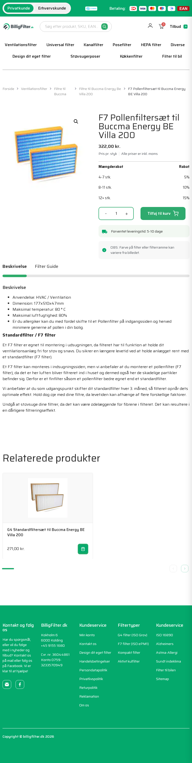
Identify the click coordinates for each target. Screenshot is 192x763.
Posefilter (122, 45)
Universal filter (60, 45)
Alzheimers (165, 643)
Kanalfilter (93, 45)
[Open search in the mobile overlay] (76, 26)
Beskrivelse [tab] (14, 267)
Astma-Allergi (167, 652)
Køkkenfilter (131, 56)
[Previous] (173, 568)
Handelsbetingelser (94, 661)
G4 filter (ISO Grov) (132, 634)
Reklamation (89, 696)
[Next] (185, 568)
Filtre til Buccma (60, 91)
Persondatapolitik (93, 670)
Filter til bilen (166, 670)
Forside (8, 88)
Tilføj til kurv (159, 213)
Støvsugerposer (85, 56)
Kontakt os (87, 643)
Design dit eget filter (31, 56)
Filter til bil (172, 56)
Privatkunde (19, 8)
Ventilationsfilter (21, 45)
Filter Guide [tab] (46, 267)
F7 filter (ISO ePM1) (133, 643)
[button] (76, 121)
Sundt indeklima (168, 661)
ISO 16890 (164, 634)
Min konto (87, 634)
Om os (84, 705)
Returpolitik (88, 687)
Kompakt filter (129, 652)
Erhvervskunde (52, 8)
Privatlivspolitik (91, 678)
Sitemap (162, 678)
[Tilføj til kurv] (83, 548)
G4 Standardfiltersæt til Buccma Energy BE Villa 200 (45, 532)
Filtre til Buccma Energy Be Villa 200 (100, 91)
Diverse (178, 45)
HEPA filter (151, 45)
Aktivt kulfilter (129, 661)
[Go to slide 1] (8, 568)
